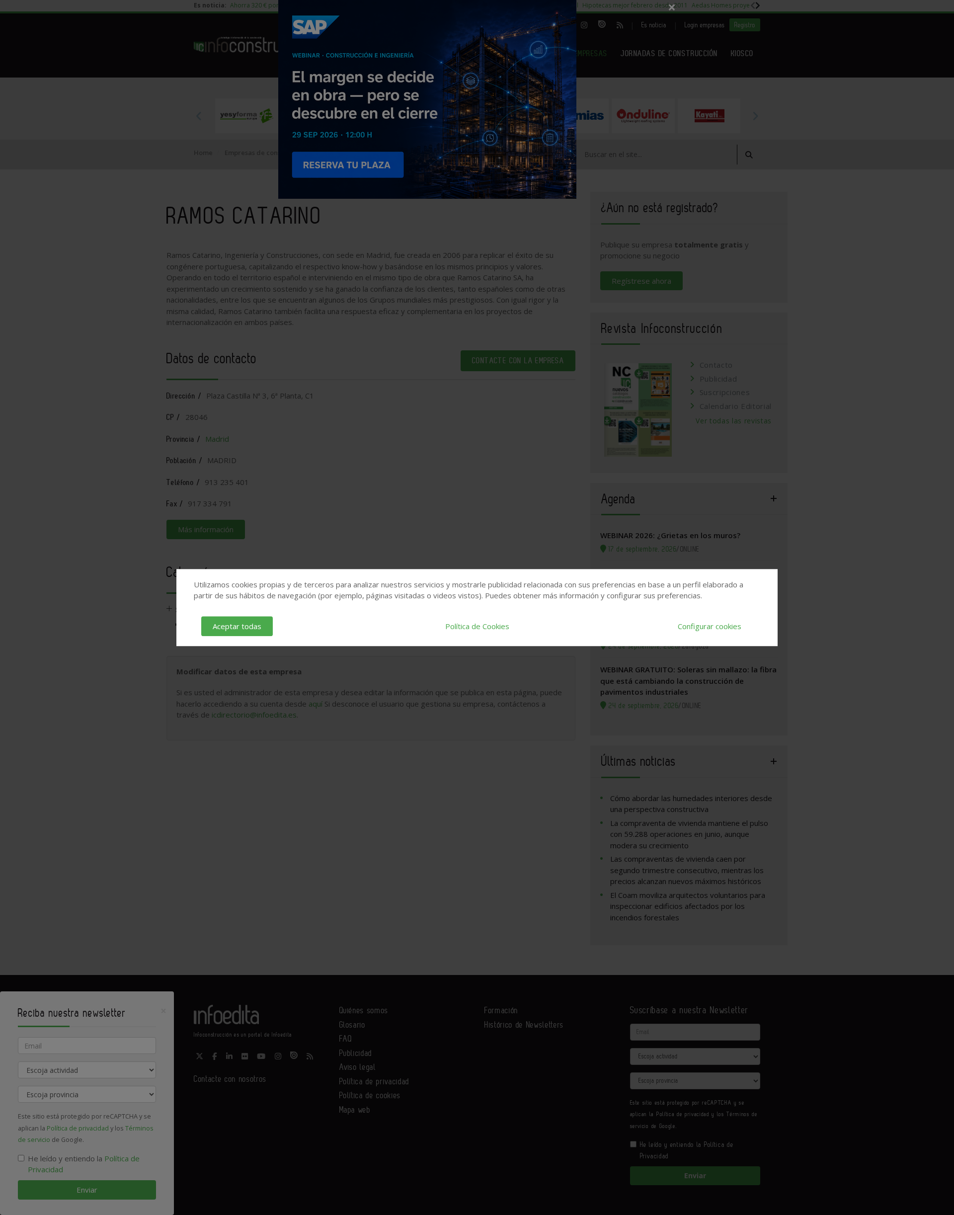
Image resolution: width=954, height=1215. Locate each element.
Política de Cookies (477, 626)
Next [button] (755, 116)
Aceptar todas (237, 626)
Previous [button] (199, 116)
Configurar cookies (709, 626)
